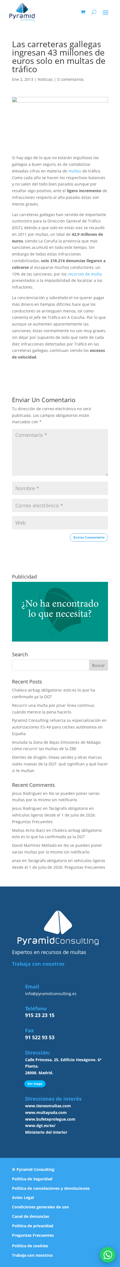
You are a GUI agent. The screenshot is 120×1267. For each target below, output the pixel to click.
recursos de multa (85, 274)
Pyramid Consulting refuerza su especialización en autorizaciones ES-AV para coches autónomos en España (59, 727)
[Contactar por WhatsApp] (108, 1255)
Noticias (45, 79)
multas (74, 171)
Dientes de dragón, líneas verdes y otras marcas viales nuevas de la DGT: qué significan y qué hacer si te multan (60, 764)
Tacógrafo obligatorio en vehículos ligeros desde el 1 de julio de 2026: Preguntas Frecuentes (54, 815)
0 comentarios (70, 79)
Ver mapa (34, 1083)
